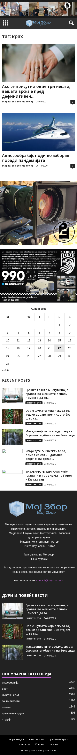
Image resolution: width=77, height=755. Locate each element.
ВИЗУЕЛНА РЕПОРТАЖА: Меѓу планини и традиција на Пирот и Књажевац (49, 475)
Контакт (39, 744)
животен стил (33, 402)
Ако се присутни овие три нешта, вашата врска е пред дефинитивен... (36, 91)
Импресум (25, 744)
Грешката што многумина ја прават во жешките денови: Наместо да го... (46, 394)
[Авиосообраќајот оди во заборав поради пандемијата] (38, 132)
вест (5, 688)
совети (6, 707)
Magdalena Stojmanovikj (17, 101)
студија (6, 719)
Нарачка (53, 744)
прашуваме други (13, 713)
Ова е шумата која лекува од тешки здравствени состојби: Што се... (47, 414)
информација (10, 682)
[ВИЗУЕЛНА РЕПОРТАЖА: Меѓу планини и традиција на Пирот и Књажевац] (12, 477)
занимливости (11, 701)
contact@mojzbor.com (49, 580)
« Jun (5, 370)
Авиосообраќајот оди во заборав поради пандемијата (35, 158)
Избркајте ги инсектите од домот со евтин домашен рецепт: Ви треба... (45, 455)
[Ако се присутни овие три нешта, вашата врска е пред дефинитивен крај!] (38, 63)
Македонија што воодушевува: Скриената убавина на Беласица (50, 433)
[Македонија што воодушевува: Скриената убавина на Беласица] (12, 437)
